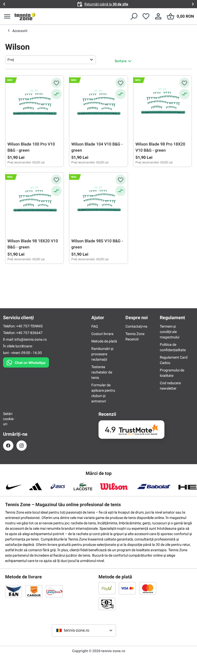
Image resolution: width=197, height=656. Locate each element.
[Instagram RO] (21, 445)
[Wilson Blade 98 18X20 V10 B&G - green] (34, 200)
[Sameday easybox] (54, 591)
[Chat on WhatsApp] (26, 361)
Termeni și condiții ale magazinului (169, 331)
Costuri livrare (102, 334)
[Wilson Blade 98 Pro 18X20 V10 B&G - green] (162, 103)
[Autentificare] (158, 16)
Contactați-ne (136, 326)
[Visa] (127, 588)
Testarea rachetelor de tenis (101, 372)
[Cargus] (33, 591)
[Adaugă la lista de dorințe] (56, 83)
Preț (10, 60)
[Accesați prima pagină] (24, 16)
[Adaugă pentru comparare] (56, 94)
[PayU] (106, 588)
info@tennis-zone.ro (30, 339)
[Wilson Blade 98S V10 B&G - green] (98, 200)
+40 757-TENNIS (29, 326)
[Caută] (134, 16)
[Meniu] (7, 16)
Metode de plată (104, 341)
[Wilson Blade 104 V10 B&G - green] (98, 103)
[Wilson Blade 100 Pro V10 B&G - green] (34, 103)
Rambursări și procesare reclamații (102, 354)
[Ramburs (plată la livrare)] (106, 604)
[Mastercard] (147, 588)
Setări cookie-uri (8, 419)
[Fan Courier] (13, 591)
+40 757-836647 (29, 333)
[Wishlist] (146, 16)
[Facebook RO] (8, 445)
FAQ (94, 326)
